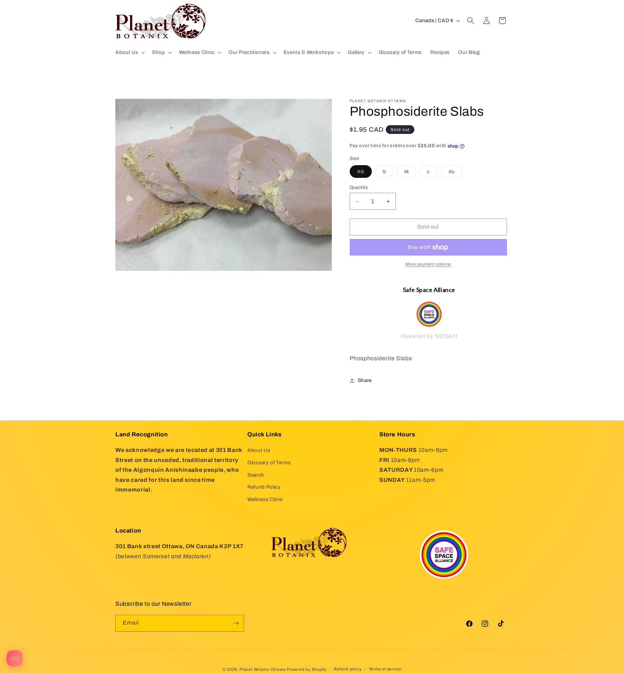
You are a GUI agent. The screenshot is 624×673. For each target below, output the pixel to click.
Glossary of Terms (269, 462)
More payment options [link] (428, 264)
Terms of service (385, 669)
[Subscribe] (236, 623)
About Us (258, 450)
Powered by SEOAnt (429, 336)
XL (455, 173)
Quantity (359, 187)
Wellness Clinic (265, 499)
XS (364, 173)
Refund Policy (264, 487)
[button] (129, 52)
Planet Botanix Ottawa (262, 669)
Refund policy (347, 669)
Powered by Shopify (307, 669)
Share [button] (365, 380)
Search (255, 475)
